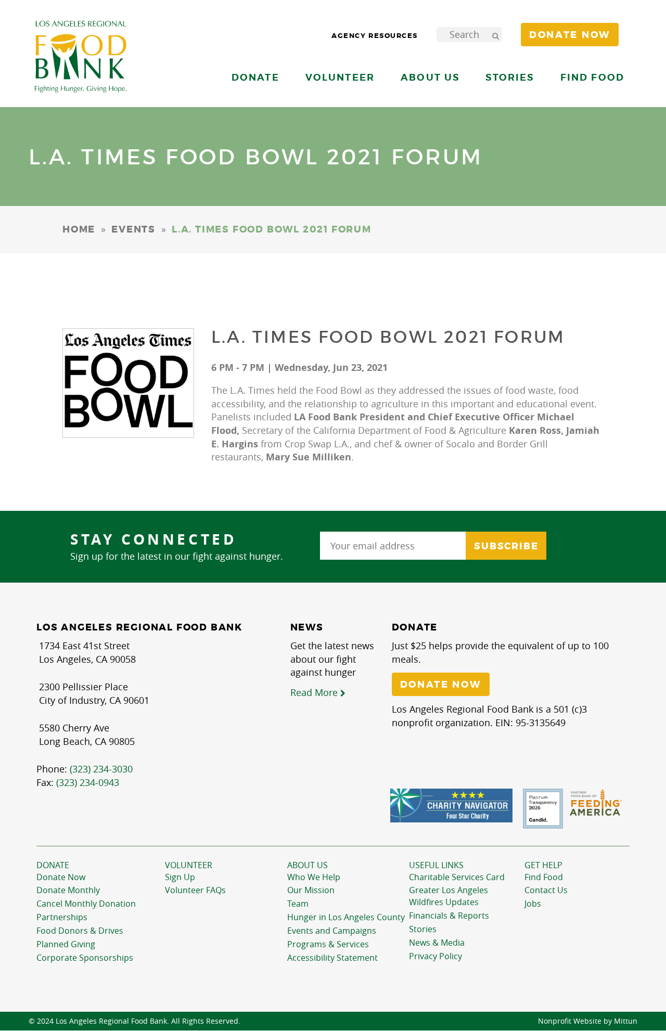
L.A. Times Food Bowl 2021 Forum (388, 337)
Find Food (543, 877)
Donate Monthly (68, 890)
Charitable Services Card (457, 877)
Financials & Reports (449, 915)
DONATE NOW (440, 684)
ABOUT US (307, 865)
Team (298, 903)
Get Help (543, 865)
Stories (509, 77)
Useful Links (436, 865)
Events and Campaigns (331, 930)
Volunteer (188, 865)
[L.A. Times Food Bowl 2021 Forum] (128, 383)
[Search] (495, 34)
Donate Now (60, 877)
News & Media (437, 942)
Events (133, 229)
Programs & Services (328, 944)
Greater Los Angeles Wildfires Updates (448, 896)
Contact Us (546, 890)
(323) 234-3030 (101, 769)
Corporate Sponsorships (84, 957)
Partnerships (61, 917)
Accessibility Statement (332, 957)
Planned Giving (65, 944)
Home (78, 229)
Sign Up (180, 877)
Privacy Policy (435, 956)
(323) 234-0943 (87, 782)
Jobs (532, 903)
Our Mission (311, 890)
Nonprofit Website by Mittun (587, 1021)
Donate (52, 865)
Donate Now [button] (569, 35)
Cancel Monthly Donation (86, 903)
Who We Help (313, 877)
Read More (315, 692)
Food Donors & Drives (79, 930)
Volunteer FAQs (195, 890)
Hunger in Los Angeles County (346, 917)
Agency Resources (374, 35)
